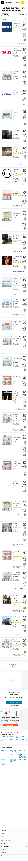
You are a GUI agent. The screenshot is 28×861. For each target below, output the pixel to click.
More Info (15, 241)
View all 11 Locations (24, 54)
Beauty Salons (4, 750)
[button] (26, 2)
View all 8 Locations (24, 28)
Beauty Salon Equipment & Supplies (13, 760)
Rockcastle (3, 740)
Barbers (3, 753)
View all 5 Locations (24, 96)
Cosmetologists (22, 759)
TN (5, 660)
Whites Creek (4, 739)
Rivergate (18, 739)
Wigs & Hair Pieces (3, 764)
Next (17, 666)
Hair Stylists (22, 750)
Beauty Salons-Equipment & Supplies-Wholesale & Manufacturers (22, 755)
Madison (11, 736)
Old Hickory (17, 737)
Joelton (23, 736)
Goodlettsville (11, 660)
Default (23, 14)
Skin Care (3, 759)
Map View (6, 14)
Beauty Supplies (18, 660)
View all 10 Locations (24, 196)
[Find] (22, 2)
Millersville (24, 739)
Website (14, 28)
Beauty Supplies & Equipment (14, 751)
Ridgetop (11, 739)
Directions (19, 240)
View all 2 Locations (24, 153)
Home (2, 660)
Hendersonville (4, 736)
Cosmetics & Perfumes (13, 753)
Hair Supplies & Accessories (19, 25)
